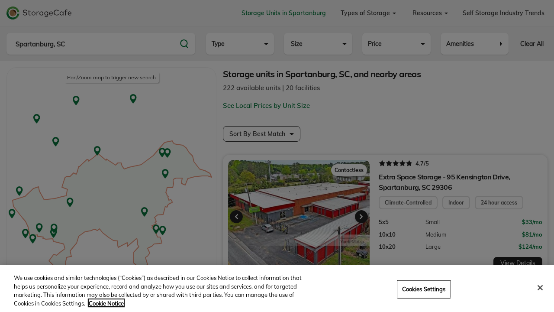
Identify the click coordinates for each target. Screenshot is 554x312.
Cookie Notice (106, 302)
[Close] (540, 287)
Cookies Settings (424, 289)
